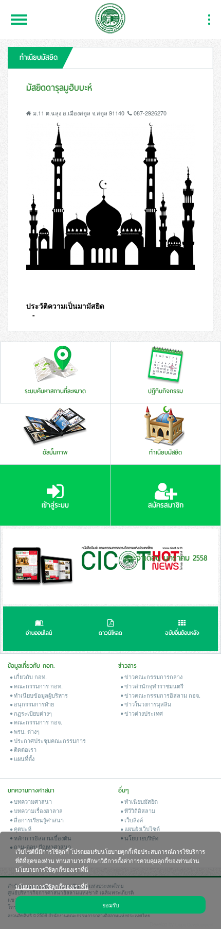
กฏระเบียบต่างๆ (32, 713)
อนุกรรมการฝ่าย (33, 704)
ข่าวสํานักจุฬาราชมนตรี (153, 686)
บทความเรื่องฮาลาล (37, 810)
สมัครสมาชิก (165, 505)
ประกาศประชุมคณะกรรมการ (49, 740)
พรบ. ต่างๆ (26, 731)
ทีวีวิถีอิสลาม (139, 810)
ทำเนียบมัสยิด (140, 801)
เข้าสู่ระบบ (55, 505)
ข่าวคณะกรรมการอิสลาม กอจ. (161, 695)
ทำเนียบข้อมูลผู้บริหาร (40, 695)
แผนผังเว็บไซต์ (141, 828)
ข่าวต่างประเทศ (143, 713)
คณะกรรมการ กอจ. (37, 722)
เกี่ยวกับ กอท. (29, 676)
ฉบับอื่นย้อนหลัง (182, 633)
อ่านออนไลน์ (39, 633)
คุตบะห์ (21, 828)
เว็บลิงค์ (133, 820)
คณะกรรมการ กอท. (37, 686)
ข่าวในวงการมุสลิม (147, 704)
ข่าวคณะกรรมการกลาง (152, 676)
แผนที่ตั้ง (23, 758)
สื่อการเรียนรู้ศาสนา (38, 820)
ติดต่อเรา (24, 749)
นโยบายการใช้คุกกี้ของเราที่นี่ (51, 886)
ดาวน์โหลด (110, 633)
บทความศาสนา (32, 801)
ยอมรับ (110, 904)
